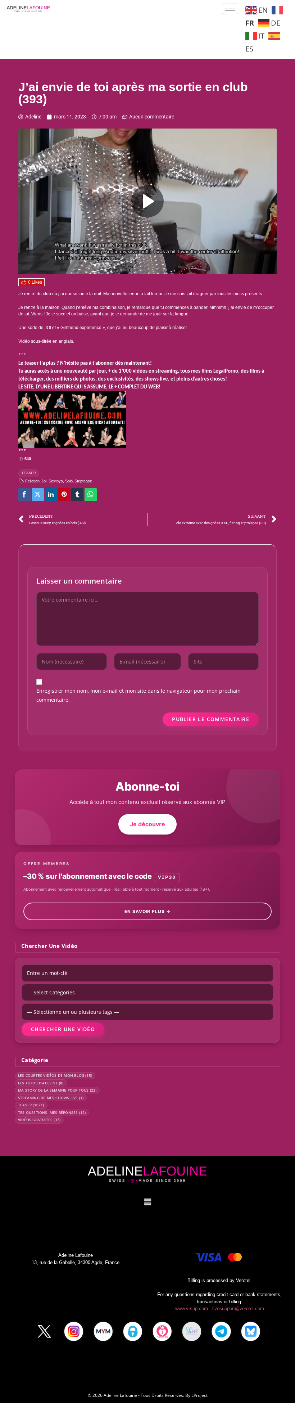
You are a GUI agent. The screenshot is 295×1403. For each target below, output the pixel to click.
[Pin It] (64, 494)
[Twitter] (38, 494)
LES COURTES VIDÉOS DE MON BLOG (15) (55, 1075)
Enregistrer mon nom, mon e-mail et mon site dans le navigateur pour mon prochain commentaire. (138, 695)
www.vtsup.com (191, 1308)
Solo (69, 481)
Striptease (83, 481)
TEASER (29, 473)
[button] (147, 1202)
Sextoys (56, 481)
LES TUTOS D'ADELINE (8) (41, 1082)
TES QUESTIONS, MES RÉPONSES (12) (52, 1112)
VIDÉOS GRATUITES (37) (39, 1119)
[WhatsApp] (91, 494)
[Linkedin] (51, 494)
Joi (43, 481)
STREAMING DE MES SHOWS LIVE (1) (50, 1097)
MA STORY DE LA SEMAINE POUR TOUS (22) (57, 1090)
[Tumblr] (77, 494)
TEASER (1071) (31, 1104)
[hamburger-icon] (230, 9)
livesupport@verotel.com (238, 1308)
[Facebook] (24, 494)
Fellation (32, 481)
